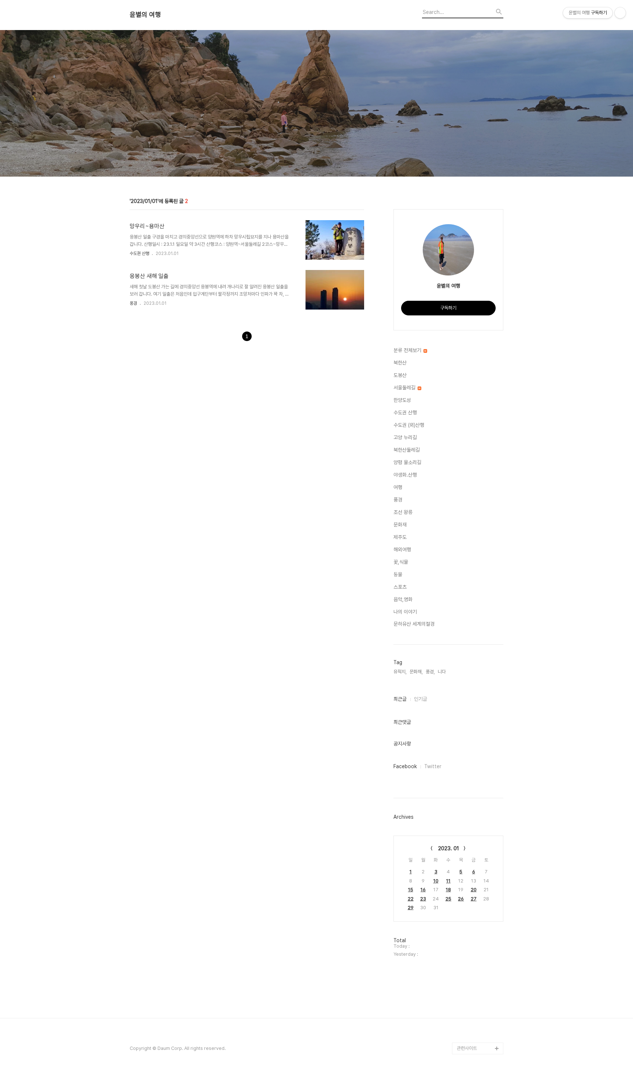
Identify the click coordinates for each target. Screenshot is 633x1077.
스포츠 (400, 587)
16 (423, 889)
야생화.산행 (405, 475)
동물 (397, 574)
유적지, (400, 671)
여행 (397, 487)
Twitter (432, 766)
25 (448, 899)
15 (410, 889)
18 (448, 889)
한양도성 (402, 400)
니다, (442, 671)
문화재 (400, 525)
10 (435, 881)
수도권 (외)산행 (408, 425)
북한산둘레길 (406, 450)
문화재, (416, 671)
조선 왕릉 (402, 512)
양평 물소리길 (407, 462)
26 (461, 899)
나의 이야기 (405, 612)
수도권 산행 (139, 253)
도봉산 (400, 375)
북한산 (400, 363)
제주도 (400, 537)
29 (411, 907)
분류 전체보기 (408, 350)
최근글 (400, 699)
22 (411, 899)
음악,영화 (402, 599)
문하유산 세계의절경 (413, 624)
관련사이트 (467, 1048)
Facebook (405, 766)
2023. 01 (448, 848)
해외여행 (402, 549)
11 (448, 881)
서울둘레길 (405, 388)
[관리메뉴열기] (620, 12)
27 (474, 899)
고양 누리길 (405, 437)
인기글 (420, 699)
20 (474, 889)
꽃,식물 (400, 562)
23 (423, 899)
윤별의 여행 (145, 14)
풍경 (133, 303)
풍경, (430, 671)
